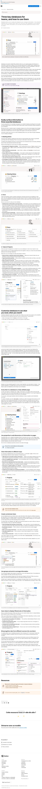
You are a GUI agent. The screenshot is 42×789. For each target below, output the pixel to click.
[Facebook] (6, 703)
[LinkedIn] (4, 703)
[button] (21, 101)
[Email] (8, 703)
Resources (5, 680)
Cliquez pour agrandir (10, 447)
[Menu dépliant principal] (40, 6)
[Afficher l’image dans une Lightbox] (40, 113)
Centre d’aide (3, 9)
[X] (2, 703)
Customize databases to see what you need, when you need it (14, 312)
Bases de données (10, 9)
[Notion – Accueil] (2, 6)
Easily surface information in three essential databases (12, 121)
